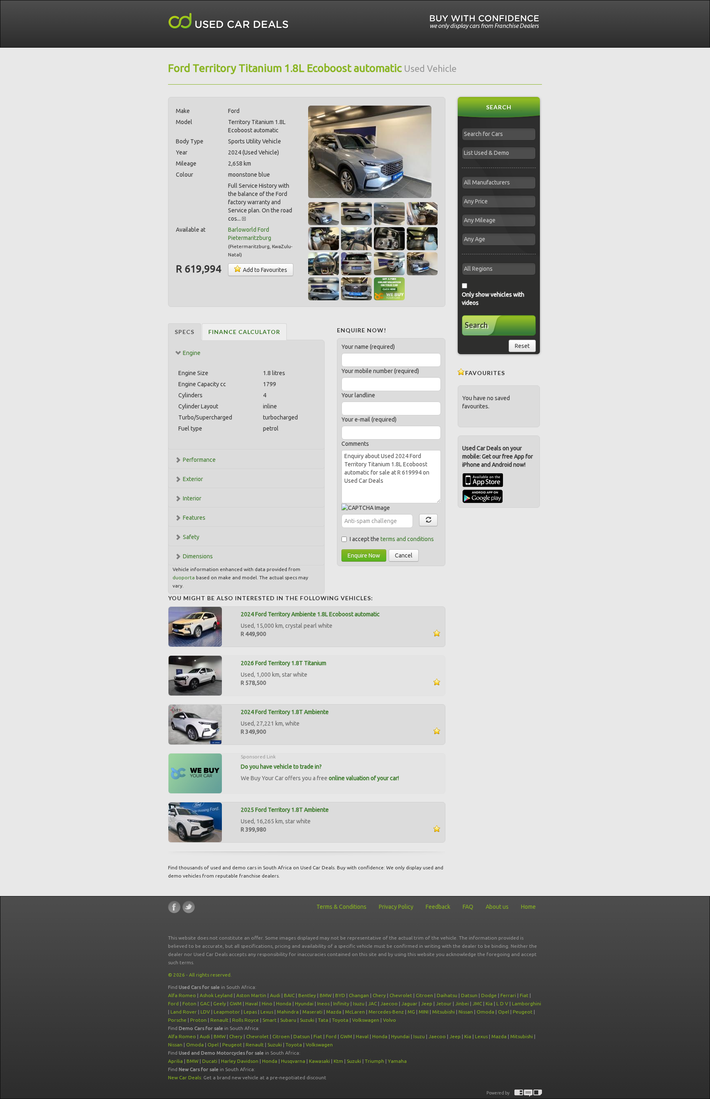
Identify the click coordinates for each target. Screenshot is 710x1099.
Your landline (358, 395)
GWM (236, 1003)
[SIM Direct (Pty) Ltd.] (537, 1093)
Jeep (426, 1003)
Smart (270, 1020)
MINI (424, 1011)
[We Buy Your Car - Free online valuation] (195, 773)
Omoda (485, 1011)
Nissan (466, 1011)
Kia (489, 1003)
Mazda (333, 1011)
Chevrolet (401, 995)
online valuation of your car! (364, 778)
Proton (198, 1020)
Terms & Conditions (341, 906)
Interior (192, 498)
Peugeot (522, 1011)
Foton (189, 1003)
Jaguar (409, 1003)
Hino (267, 1003)
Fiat (524, 995)
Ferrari (508, 995)
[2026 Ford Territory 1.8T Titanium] (195, 675)
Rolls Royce (245, 1020)
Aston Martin (251, 995)
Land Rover (184, 1011)
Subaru (288, 1020)
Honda (283, 1003)
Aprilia (175, 1061)
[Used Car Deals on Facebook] (174, 907)
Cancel (404, 555)
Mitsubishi (443, 1011)
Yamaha (397, 1061)
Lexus (266, 1011)
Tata (323, 1020)
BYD (340, 995)
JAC (372, 1003)
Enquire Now (364, 555)
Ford (173, 1003)
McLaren (355, 1011)
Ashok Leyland (216, 995)
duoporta (184, 577)
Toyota (340, 1020)
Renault (219, 1020)
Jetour (444, 1003)
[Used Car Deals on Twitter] (188, 907)
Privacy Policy (396, 906)
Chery (379, 995)
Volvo (389, 1020)
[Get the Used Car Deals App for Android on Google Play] (482, 496)
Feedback (438, 906)
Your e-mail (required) (368, 419)
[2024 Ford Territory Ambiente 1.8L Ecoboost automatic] (195, 626)
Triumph (374, 1061)
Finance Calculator (244, 331)
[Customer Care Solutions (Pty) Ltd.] (528, 1093)
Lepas (250, 1011)
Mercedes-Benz (386, 1011)
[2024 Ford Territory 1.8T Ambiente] (195, 724)
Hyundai (304, 1003)
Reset (522, 346)
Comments (355, 443)
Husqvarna (293, 1061)
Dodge (489, 995)
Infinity (341, 1003)
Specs (184, 331)
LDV (205, 1011)
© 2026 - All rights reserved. (200, 974)
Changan (359, 995)
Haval (251, 1003)
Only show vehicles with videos (493, 298)
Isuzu (358, 1003)
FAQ (468, 906)
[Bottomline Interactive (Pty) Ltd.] (518, 1093)
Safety (191, 537)
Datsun (469, 995)
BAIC (289, 995)
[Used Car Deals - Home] (228, 21)
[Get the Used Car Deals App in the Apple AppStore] (482, 485)
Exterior (193, 479)
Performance (199, 459)
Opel (503, 1011)
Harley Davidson (239, 1061)
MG (411, 1011)
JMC (477, 1003)
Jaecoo (389, 1003)
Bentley (307, 995)
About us (497, 906)
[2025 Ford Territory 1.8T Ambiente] (195, 821)
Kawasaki (319, 1061)
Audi (275, 995)
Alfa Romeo (182, 995)
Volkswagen (365, 1020)
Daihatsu (447, 995)
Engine (192, 353)
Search (476, 324)
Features (194, 517)
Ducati (209, 1061)
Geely (219, 1003)
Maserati (312, 1011)
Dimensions (198, 556)
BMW (326, 995)
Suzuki (307, 1020)
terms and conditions (407, 539)
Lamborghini (526, 1003)
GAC (205, 1003)
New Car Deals (184, 1077)
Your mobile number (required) (380, 371)
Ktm (338, 1061)
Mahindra (288, 1011)
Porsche (177, 1020)
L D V (502, 1003)
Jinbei (462, 1003)
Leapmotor (227, 1011)
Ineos (323, 1003)
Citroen (424, 995)
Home (528, 906)
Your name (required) (368, 346)
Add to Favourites (264, 270)
